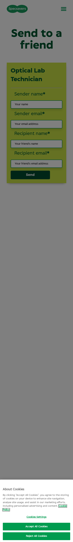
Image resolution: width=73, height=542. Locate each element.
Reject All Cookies (36, 536)
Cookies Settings (36, 517)
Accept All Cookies (36, 526)
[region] (36, 511)
